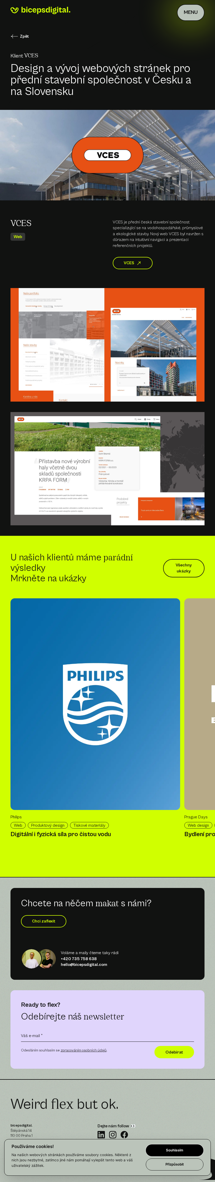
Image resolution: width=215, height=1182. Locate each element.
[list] (97, 722)
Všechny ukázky (184, 568)
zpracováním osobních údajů (83, 1050)
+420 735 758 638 (79, 958)
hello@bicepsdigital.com (84, 964)
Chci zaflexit (43, 921)
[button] (191, 12)
